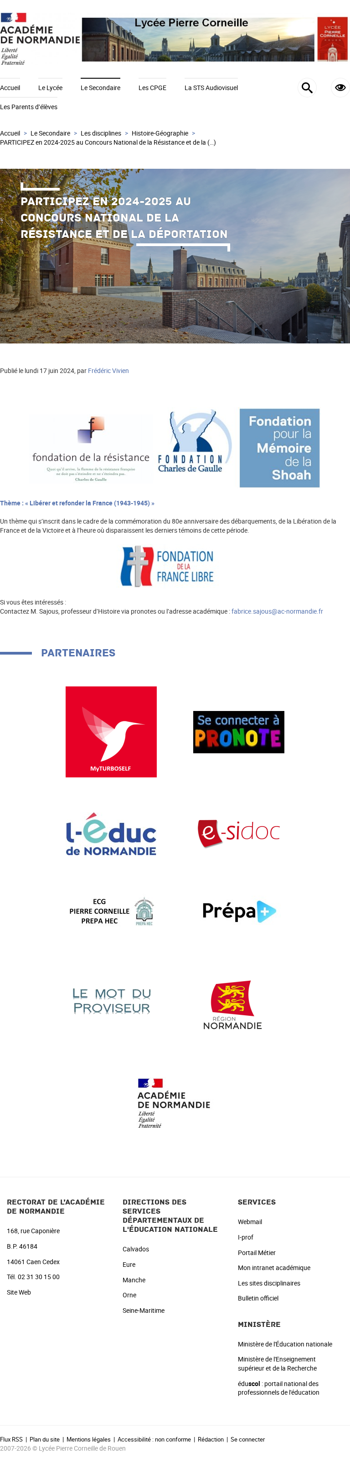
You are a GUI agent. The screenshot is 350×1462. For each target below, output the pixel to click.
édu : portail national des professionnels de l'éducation (278, 1388)
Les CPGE (152, 87)
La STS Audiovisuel (211, 87)
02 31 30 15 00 (39, 1276)
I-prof (245, 1237)
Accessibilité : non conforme (154, 1439)
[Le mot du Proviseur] (111, 1000)
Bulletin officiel (258, 1298)
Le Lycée (50, 87)
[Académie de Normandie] (175, 1102)
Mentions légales (89, 1439)
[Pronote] (238, 731)
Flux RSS (11, 1439)
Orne (129, 1295)
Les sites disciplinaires (269, 1283)
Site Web (19, 1292)
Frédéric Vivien (108, 370)
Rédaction (211, 1439)
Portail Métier (257, 1252)
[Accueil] (175, 39)
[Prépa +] (238, 911)
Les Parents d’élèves (28, 106)
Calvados (136, 1249)
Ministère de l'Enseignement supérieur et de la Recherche (277, 1363)
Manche (134, 1279)
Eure (129, 1264)
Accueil (10, 87)
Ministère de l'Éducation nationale (285, 1344)
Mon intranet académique (274, 1267)
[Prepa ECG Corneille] (111, 911)
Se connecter (248, 1439)
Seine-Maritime (144, 1310)
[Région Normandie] (238, 1000)
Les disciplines (101, 133)
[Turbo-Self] (111, 731)
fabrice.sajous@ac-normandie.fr (277, 611)
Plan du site (45, 1439)
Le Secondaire (100, 87)
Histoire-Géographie (160, 133)
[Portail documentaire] (238, 833)
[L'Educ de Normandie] (111, 833)
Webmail (250, 1221)
